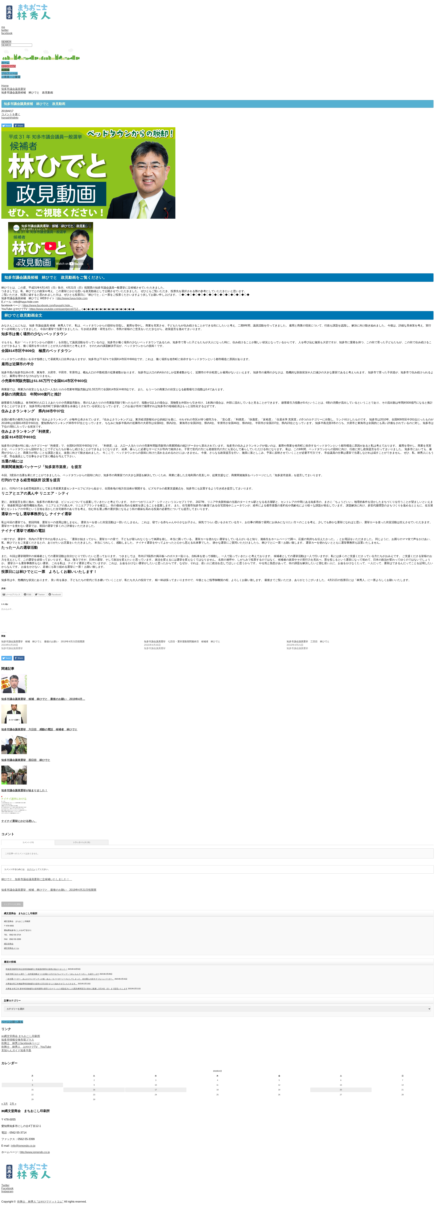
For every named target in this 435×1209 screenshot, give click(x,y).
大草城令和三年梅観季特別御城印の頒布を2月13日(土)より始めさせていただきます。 (41, 984)
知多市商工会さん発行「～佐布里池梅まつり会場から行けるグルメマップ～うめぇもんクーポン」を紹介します (52, 974)
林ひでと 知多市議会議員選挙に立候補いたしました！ (36, 879)
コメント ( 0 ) (28, 842)
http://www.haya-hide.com (72, 298)
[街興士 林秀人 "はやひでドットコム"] (26, 19)
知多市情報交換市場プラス (17, 1039)
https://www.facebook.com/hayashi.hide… (48, 305)
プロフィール (9, 73)
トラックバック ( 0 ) (81, 842)
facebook (6, 33)
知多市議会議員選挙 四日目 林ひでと (25, 760)
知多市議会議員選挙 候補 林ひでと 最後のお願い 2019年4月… (43, 699)
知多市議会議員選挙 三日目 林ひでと (308, 641)
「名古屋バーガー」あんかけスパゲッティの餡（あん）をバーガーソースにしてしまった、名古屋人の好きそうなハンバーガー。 (60, 979)
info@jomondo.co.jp (23, 1145)
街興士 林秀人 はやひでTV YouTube (26, 1046)
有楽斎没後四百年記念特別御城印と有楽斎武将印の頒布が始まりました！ (36, 969)
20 (341, 1090)
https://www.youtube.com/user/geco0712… (55, 309)
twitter (4, 30)
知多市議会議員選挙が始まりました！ (24, 790)
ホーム (5, 62)
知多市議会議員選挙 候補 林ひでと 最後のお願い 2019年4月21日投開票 (43, 641)
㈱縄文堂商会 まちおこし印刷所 (20, 1036)
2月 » (13, 1103)
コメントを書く (10, 114)
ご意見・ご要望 (10, 76)
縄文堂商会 (8, 944)
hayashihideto (9, 117)
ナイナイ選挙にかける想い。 (19, 821)
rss (3, 27)
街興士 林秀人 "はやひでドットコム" (40, 1201)
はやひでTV (8, 66)
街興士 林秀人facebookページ (20, 1043)
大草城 (5, 69)
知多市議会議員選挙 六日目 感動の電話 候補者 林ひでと (39, 729)
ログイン (31, 869)
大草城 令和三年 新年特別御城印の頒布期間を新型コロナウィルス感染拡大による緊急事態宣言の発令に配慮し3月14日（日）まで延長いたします (66, 989)
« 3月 (4, 1103)
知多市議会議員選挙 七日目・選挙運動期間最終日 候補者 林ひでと (182, 641)
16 (94, 1090)
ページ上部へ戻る (12, 1021)
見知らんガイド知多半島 (16, 1050)
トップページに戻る (12, 904)
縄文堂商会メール (11, 948)
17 (156, 1090)
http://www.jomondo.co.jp (35, 1152)
